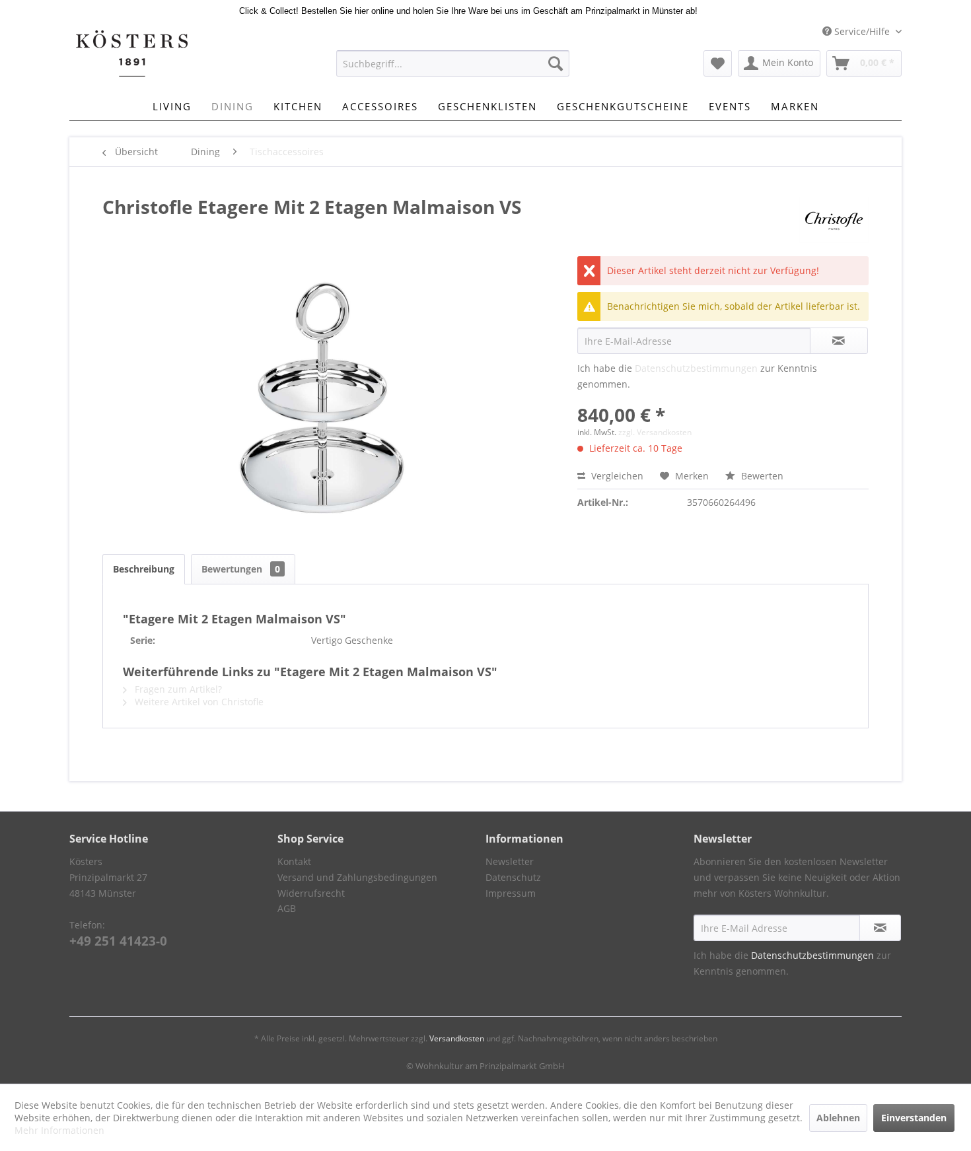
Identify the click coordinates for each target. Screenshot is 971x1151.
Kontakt (294, 861)
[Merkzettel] (717, 63)
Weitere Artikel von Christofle (198, 701)
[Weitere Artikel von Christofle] (834, 220)
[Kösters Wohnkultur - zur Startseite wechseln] (132, 53)
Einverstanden (914, 1117)
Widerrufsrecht (311, 893)
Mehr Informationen (59, 1130)
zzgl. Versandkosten (655, 432)
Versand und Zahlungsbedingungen (357, 877)
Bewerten (760, 476)
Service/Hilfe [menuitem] (862, 31)
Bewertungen (240, 569)
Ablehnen (838, 1117)
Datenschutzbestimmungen (696, 368)
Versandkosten (456, 1038)
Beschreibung (143, 569)
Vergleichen (616, 476)
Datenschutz (513, 877)
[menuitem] (452, 63)
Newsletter (510, 861)
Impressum (511, 893)
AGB (286, 908)
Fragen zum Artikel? (177, 689)
